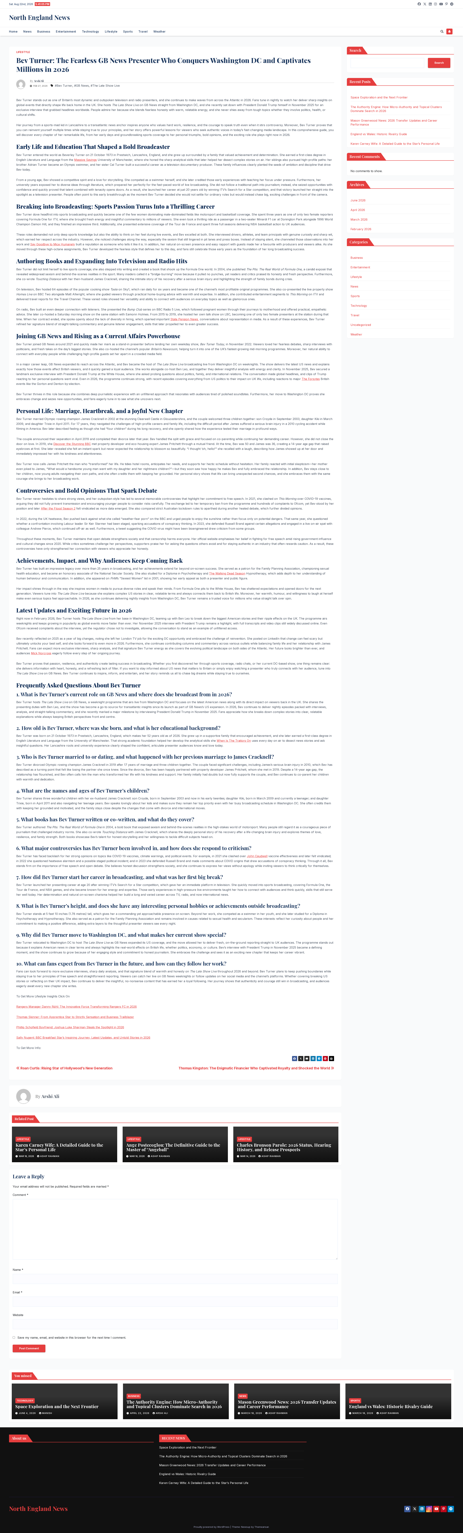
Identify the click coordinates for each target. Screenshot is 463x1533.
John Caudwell (257, 856)
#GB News (81, 85)
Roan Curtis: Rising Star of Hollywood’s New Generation (66, 1068)
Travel (143, 31)
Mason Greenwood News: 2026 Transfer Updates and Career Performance (287, 1404)
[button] (442, 31)
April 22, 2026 (140, 1413)
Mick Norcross (41, 653)
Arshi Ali (39, 81)
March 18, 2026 (252, 1413)
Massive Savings (85, 160)
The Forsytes (311, 379)
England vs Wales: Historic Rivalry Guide (379, 134)
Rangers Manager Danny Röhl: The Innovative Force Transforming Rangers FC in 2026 (76, 1006)
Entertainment (66, 31)
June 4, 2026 (28, 1413)
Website (18, 1315)
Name (18, 1270)
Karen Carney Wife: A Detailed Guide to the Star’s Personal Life (59, 1147)
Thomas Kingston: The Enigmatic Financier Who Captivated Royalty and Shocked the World (255, 1068)
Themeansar (261, 1526)
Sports (128, 31)
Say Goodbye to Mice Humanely (52, 244)
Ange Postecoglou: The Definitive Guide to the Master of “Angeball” (173, 1147)
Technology (90, 31)
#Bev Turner (63, 85)
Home (13, 31)
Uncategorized (361, 325)
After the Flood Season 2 (58, 508)
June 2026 (358, 200)
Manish (47, 1413)
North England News (39, 17)
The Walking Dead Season (227, 573)
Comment (20, 1195)
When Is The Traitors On (234, 740)
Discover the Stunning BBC (72, 444)
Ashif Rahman (49, 1156)
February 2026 (361, 229)
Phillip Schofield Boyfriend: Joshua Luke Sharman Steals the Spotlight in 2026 (70, 1027)
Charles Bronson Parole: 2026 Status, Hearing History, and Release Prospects (284, 1147)
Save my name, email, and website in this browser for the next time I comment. (71, 1337)
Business (43, 31)
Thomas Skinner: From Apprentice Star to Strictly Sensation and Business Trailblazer (75, 1017)
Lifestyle (111, 31)
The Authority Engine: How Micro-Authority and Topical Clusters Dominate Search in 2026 (174, 1404)
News (27, 31)
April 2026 (358, 210)
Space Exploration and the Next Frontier (379, 97)
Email (17, 1292)
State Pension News (184, 319)
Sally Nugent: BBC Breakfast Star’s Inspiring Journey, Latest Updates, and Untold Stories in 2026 (83, 1037)
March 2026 (359, 219)
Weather (159, 31)
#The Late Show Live (105, 85)
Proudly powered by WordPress (212, 1526)
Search (355, 50)
